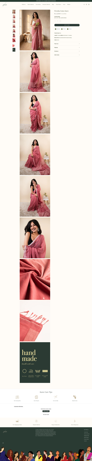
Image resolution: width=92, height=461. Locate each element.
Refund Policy (86, 437)
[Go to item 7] (13, 40)
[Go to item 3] (13, 21)
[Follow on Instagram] (3, 443)
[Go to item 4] (13, 26)
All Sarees (24, 4)
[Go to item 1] (13, 12)
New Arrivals (38, 4)
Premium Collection (46, 4)
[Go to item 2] (13, 16)
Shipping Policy (86, 435)
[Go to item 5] (13, 31)
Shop (53, 4)
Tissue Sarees (58, 4)
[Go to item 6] (13, 35)
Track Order (86, 432)
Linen (64, 4)
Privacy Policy (86, 439)
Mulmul (68, 4)
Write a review (46, 411)
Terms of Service (86, 433)
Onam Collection (31, 4)
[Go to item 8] (13, 45)
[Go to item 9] (13, 50)
